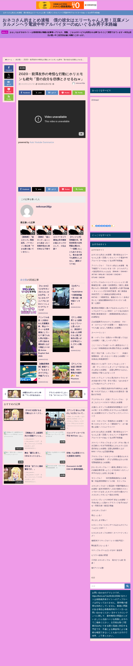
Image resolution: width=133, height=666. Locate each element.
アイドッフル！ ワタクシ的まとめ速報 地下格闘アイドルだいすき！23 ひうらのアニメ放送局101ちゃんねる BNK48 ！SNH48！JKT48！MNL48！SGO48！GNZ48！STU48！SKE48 (109, 271)
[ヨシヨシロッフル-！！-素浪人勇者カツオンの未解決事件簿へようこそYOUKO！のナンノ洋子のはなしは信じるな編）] (110, 470)
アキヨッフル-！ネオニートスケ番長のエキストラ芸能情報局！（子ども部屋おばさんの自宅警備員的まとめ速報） (109, 459)
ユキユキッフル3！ (99, 510)
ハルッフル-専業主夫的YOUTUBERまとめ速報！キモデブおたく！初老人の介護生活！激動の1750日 (109, 391)
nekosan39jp (80, 83)
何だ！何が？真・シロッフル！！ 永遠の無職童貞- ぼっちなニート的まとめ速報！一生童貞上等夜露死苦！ (109, 356)
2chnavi (95, 100)
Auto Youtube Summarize (42, 142)
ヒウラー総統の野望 (99, 555)
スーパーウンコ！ (98, 332)
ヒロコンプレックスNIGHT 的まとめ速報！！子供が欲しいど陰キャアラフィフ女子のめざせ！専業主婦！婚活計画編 (110, 503)
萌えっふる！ (96, 515)
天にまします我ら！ (99, 520)
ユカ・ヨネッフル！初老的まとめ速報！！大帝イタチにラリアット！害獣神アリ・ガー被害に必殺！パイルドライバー (109, 424)
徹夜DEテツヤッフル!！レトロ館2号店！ (108, 540)
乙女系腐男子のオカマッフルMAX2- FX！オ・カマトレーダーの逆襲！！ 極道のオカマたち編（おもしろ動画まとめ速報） (109, 325)
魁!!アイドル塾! (97, 568)
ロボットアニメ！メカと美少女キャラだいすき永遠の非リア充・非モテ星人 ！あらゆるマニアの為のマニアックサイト (109, 381)
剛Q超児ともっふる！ (100, 545)
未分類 (22, 68)
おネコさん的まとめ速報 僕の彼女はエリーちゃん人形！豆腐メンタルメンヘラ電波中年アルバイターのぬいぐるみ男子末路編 (109, 257)
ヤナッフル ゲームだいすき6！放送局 (106, 550)
